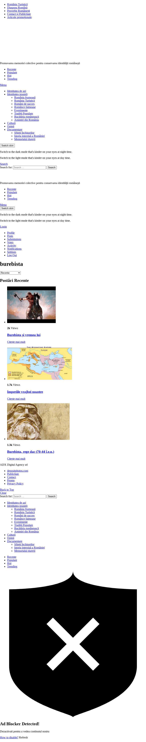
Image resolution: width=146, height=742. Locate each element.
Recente (11, 69)
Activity (11, 245)
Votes (10, 242)
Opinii (10, 126)
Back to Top (7, 489)
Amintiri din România (26, 119)
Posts (10, 235)
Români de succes (24, 103)
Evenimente (21, 110)
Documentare (14, 129)
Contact (11, 477)
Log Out (12, 255)
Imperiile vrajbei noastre (25, 392)
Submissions (14, 239)
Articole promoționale (19, 17)
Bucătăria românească (26, 116)
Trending (12, 78)
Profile (11, 232)
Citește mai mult (16, 341)
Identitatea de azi (16, 91)
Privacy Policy (15, 483)
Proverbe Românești (18, 10)
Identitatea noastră (17, 94)
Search (51, 167)
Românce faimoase (25, 107)
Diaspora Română (17, 7)
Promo (11, 480)
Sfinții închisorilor (24, 132)
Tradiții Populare (23, 113)
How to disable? (9, 737)
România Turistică (17, 4)
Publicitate (13, 473)
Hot (9, 75)
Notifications (14, 248)
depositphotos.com (17, 470)
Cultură (11, 123)
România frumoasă (24, 97)
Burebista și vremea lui (23, 335)
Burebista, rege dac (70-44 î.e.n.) (30, 452)
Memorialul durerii (24, 139)
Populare (12, 72)
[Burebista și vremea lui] (76, 305)
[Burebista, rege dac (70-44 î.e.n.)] (76, 422)
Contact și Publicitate (19, 14)
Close (3, 492)
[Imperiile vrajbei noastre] (76, 363)
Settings (11, 252)
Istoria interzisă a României (29, 135)
